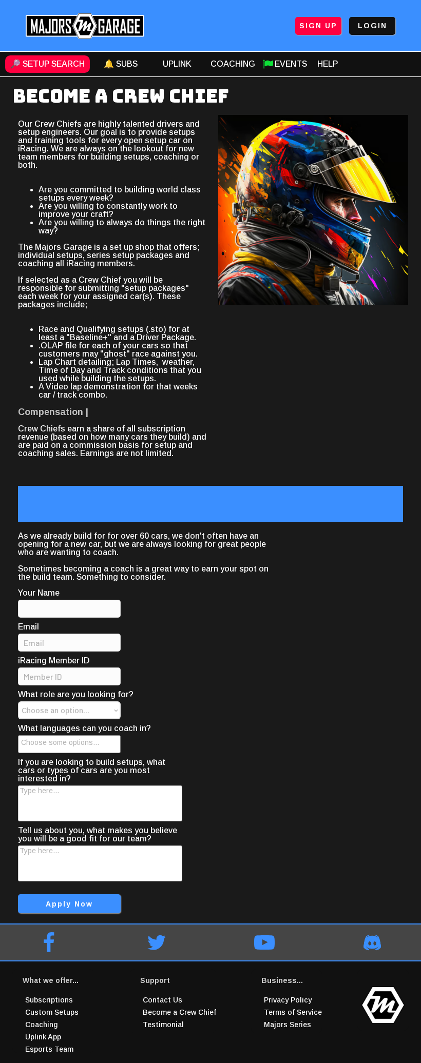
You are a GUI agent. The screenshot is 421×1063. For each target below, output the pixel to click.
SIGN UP (318, 26)
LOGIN (372, 26)
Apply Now (69, 904)
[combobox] (69, 744)
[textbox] (72, 742)
